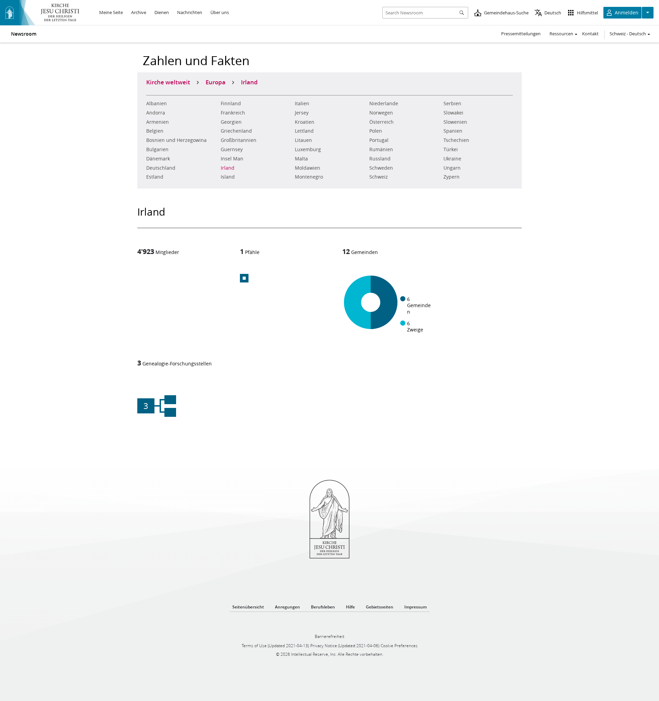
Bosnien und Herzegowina (176, 140)
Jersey (302, 112)
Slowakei (453, 112)
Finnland (231, 103)
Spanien (452, 131)
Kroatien (304, 122)
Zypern (451, 176)
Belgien (154, 131)
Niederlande (383, 103)
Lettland (304, 131)
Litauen (303, 140)
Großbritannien (238, 140)
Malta (301, 158)
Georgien (231, 122)
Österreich (381, 122)
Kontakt (590, 34)
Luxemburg (308, 149)
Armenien (157, 122)
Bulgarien (157, 149)
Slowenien (455, 122)
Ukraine (452, 158)
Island (228, 176)
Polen (375, 131)
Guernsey (232, 149)
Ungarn (452, 168)
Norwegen (381, 112)
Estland (154, 176)
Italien (302, 103)
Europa (216, 82)
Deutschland (160, 168)
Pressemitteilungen (521, 34)
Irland (227, 168)
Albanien (156, 103)
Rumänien (381, 149)
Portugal (379, 140)
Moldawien (307, 168)
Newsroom (23, 34)
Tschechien (456, 140)
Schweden (381, 168)
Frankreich (233, 112)
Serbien (452, 103)
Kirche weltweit (168, 82)
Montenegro (309, 176)
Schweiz (378, 176)
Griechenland (236, 131)
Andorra (155, 112)
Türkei (450, 149)
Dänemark (158, 158)
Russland (380, 158)
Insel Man (232, 158)
